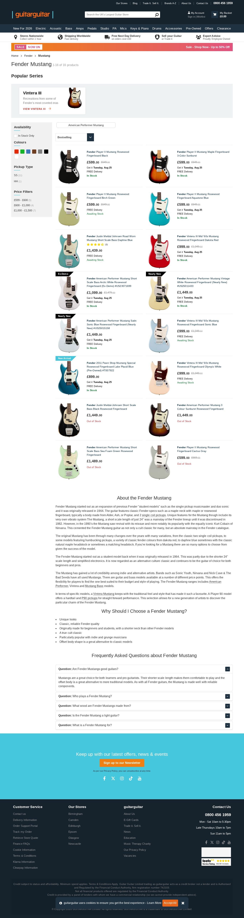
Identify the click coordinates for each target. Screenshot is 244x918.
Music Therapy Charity (137, 843)
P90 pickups (90, 598)
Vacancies (130, 855)
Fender (28, 55)
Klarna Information (24, 861)
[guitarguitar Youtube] (139, 778)
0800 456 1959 (223, 3)
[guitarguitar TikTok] (131, 778)
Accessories (173, 28)
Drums (156, 28)
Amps (80, 28)
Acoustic (56, 28)
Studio (104, 28)
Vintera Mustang (103, 593)
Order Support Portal (25, 825)
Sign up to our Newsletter (122, 763)
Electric (41, 28)
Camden (73, 819)
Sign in (192, 16)
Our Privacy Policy (135, 849)
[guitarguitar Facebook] (104, 778)
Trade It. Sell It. (151, 3)
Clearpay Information (25, 867)
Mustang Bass (94, 585)
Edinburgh (74, 825)
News (127, 831)
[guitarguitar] (32, 14)
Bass (68, 28)
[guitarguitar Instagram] (122, 778)
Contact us (19, 813)
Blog (135, 3)
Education (130, 837)
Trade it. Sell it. (132, 825)
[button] (214, 14)
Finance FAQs (21, 843)
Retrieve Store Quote (25, 837)
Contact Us (202, 3)
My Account (197, 12)
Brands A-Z (170, 3)
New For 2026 (22, 28)
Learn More (154, 902)
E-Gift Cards (131, 819)
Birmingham (75, 813)
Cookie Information (24, 849)
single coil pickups (154, 515)
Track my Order (22, 831)
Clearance (224, 28)
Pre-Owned (193, 28)
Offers (209, 28)
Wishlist (201, 16)
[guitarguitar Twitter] (113, 778)
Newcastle (74, 843)
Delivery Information (25, 819)
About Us (186, 3)
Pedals (92, 28)
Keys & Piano (139, 28)
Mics (123, 28)
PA (114, 28)
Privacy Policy (110, 771)
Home (14, 55)
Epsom (72, 831)
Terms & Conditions (24, 855)
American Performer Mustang (86, 125)
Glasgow (73, 837)
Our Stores (122, 3)
